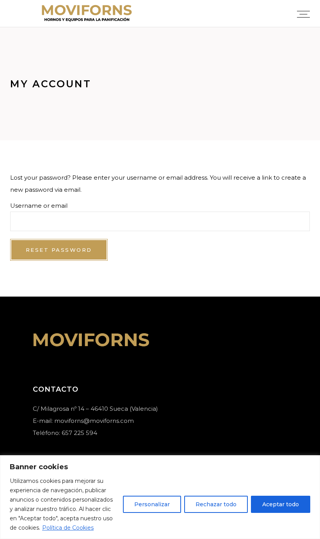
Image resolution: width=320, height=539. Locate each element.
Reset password (59, 250)
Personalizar (152, 504)
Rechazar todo (216, 504)
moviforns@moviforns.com (94, 420)
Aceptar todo (280, 504)
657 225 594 (79, 433)
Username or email (39, 205)
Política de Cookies (68, 527)
